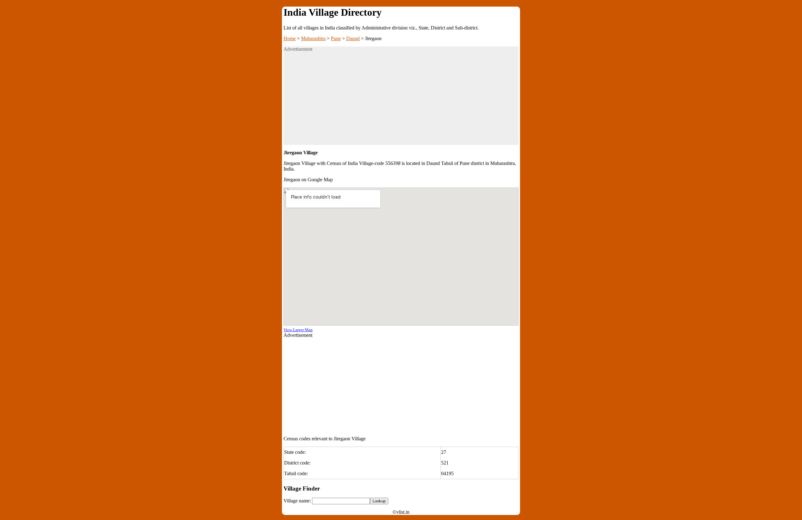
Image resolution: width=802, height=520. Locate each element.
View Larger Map (298, 329)
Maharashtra (313, 38)
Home (290, 38)
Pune (336, 38)
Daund (353, 38)
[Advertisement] (401, 101)
